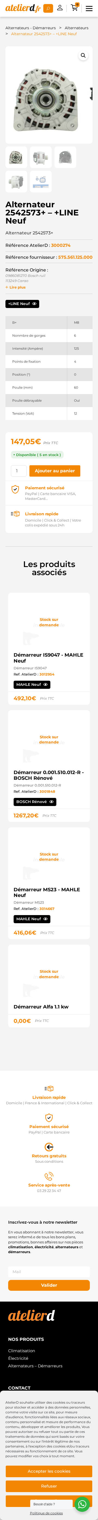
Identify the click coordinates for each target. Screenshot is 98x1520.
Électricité (18, 1358)
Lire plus (18, 287)
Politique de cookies (46, 1513)
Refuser (49, 1486)
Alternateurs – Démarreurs (35, 1365)
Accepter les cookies (49, 1471)
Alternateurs (76, 27)
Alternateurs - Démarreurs (30, 27)
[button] (83, 55)
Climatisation (21, 1350)
